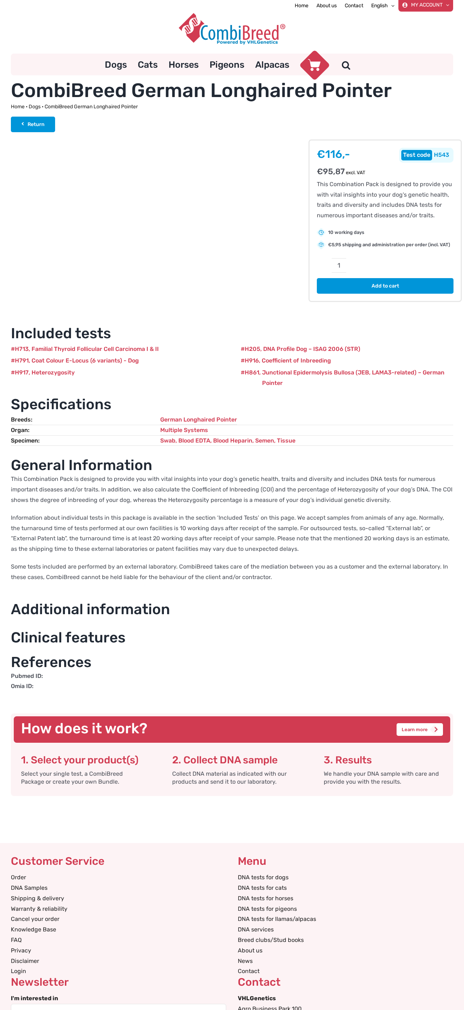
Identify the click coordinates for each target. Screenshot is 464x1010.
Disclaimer (25, 960)
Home (18, 107)
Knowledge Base (33, 929)
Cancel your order (35, 918)
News (245, 960)
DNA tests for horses (265, 898)
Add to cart (385, 286)
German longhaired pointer (198, 419)
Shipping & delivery (37, 898)
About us (250, 950)
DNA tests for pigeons (267, 908)
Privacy (21, 950)
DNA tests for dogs (263, 877)
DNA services (256, 929)
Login (18, 971)
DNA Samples (29, 887)
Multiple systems (184, 430)
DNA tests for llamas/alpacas (277, 918)
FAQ (16, 939)
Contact (249, 971)
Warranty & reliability (39, 908)
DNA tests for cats (262, 887)
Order (18, 877)
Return (36, 124)
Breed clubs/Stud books (271, 939)
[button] (346, 64)
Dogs (35, 107)
